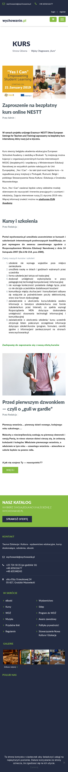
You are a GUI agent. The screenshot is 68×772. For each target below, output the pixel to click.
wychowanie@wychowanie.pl (20, 557)
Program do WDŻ (47, 613)
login (53, 12)
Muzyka (9, 619)
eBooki (9, 601)
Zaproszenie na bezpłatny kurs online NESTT (29, 108)
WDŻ (8, 613)
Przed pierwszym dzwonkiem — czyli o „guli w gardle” (33, 405)
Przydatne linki (13, 625)
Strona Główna (19, 51)
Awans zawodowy (47, 619)
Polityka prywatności (49, 625)
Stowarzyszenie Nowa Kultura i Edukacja (49, 633)
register (63, 12)
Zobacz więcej (10, 667)
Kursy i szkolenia (20, 221)
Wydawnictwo (46, 601)
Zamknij (34, 767)
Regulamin (11, 632)
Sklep (41, 607)
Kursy (8, 607)
